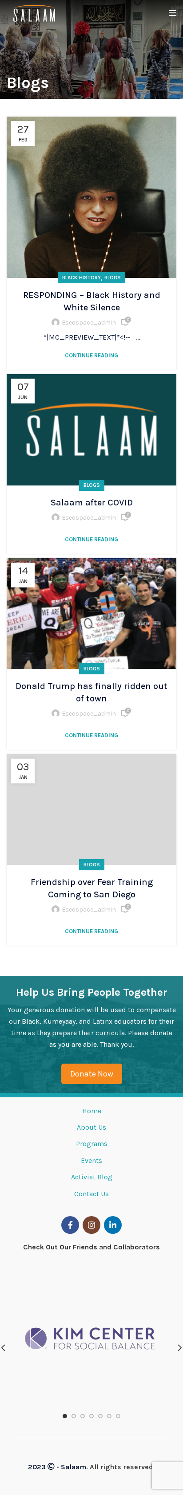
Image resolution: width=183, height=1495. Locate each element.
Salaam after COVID (92, 502)
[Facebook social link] (70, 1225)
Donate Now (91, 1074)
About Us (91, 1127)
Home (91, 1111)
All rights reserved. (121, 1467)
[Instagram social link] (91, 1225)
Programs (91, 1143)
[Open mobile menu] (172, 13)
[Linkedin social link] (113, 1225)
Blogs (112, 277)
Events (91, 1160)
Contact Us (91, 1194)
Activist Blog (91, 1177)
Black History (81, 277)
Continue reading (91, 355)
